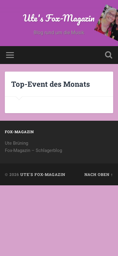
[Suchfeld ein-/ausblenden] (108, 55)
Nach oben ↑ (98, 174)
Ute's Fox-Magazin (59, 18)
